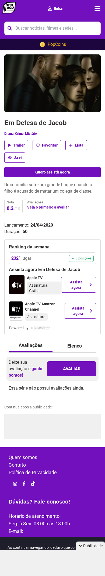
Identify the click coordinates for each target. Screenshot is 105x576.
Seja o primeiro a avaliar (48, 207)
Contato (17, 465)
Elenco (74, 346)
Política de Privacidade (33, 472)
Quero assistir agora (52, 172)
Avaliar (71, 368)
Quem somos (23, 457)
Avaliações (31, 345)
